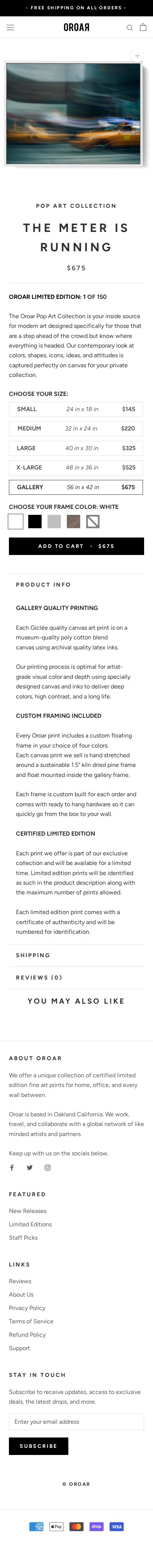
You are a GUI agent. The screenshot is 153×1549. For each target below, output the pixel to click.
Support (19, 1348)
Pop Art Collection (76, 206)
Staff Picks (23, 1237)
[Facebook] (12, 1167)
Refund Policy (27, 1334)
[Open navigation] (10, 27)
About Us (21, 1294)
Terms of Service (31, 1321)
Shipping (33, 955)
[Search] (130, 27)
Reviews (20, 1281)
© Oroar (76, 1484)
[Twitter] (30, 1167)
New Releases (27, 1210)
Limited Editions (30, 1224)
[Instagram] (48, 1167)
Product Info (43, 584)
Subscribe (39, 1446)
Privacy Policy (27, 1307)
